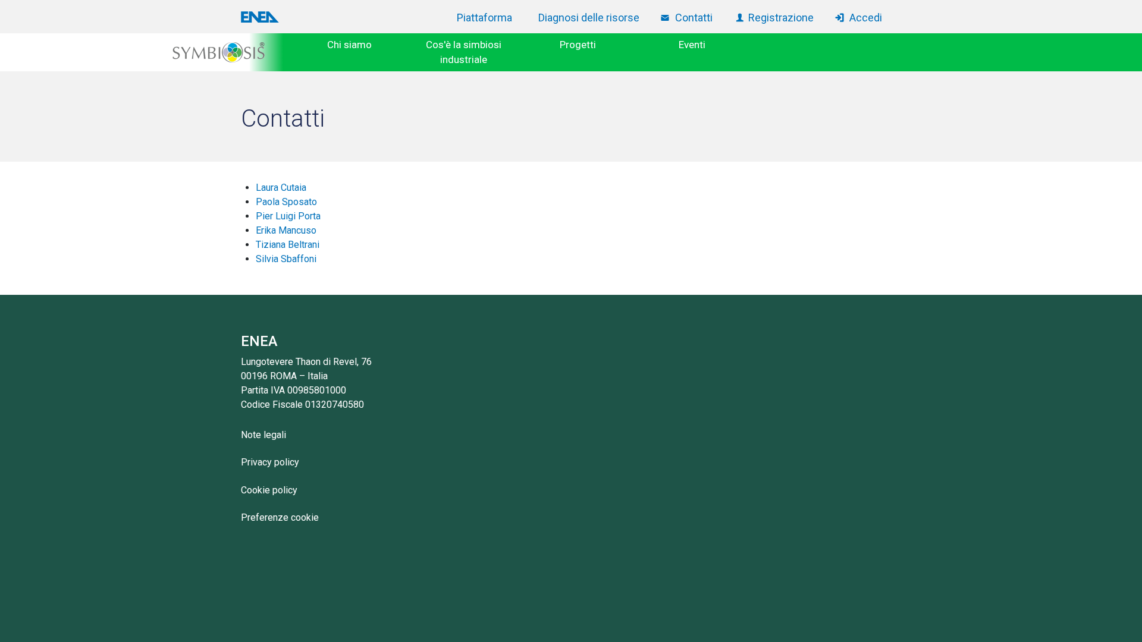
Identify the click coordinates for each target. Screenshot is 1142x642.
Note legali (263, 434)
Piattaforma (484, 17)
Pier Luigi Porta (288, 216)
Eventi (692, 45)
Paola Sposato (286, 201)
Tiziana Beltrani (287, 244)
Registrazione (781, 17)
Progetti (578, 45)
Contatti (694, 17)
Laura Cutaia (281, 187)
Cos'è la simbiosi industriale (463, 52)
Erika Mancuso (286, 230)
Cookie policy (269, 490)
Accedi (865, 17)
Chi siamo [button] (349, 45)
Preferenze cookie (280, 517)
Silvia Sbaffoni (286, 259)
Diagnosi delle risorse (588, 17)
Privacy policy (270, 462)
